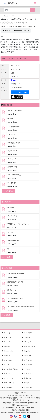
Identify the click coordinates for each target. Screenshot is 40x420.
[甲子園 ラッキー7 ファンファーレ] (3, 226)
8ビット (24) (7, 333)
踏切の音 (10, 118)
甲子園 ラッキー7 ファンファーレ (18, 224)
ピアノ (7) (7, 373)
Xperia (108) (27, 355)
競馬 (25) (26, 382)
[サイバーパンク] (3, 218)
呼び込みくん (11, 290)
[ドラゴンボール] (3, 153)
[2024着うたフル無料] (3, 145)
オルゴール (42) (8, 364)
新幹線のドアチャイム (14, 167)
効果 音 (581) (28, 378)
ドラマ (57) (27, 369)
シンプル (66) (28, 364)
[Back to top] (37, 417)
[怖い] (3, 251)
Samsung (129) (8, 351)
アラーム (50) (28, 360)
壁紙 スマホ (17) (9, 382)
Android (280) (28, 333)
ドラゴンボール (12, 151)
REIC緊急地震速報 (13, 127)
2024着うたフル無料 (13, 143)
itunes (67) (7, 346)
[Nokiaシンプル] (3, 137)
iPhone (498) (27, 342)
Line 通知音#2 (11, 183)
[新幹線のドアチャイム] (3, 169)
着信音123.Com (20, 393)
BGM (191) (7, 337)
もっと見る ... (7, 257)
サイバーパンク (12, 216)
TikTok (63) (7, 355)
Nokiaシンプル (12, 135)
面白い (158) (27, 387)
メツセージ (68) (8, 378)
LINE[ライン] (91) (29, 346)
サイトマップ (24, 400)
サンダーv (10, 207)
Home (2, 16)
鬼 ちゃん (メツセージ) (14, 110)
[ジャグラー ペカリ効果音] (3, 276)
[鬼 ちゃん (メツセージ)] (3, 113)
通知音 (6, 16)
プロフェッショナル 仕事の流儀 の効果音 (20, 306)
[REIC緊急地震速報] (3, 129)
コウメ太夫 (11, 232)
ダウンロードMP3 (21, 92)
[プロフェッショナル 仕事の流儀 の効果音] (3, 309)
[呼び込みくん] (3, 292)
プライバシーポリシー (27, 398)
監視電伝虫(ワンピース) (15, 282)
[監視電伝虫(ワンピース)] (3, 284)
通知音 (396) (7, 387)
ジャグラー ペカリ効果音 (15, 273)
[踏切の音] (3, 121)
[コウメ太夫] (3, 235)
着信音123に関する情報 (9, 398)
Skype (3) (27, 351)
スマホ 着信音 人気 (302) (11, 369)
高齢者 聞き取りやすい (15, 240)
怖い (8, 249)
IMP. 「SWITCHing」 (14, 175)
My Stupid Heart (12, 159)
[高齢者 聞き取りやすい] (3, 243)
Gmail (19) (27, 337)
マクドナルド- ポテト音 (15, 298)
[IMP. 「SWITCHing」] (3, 177)
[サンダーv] (3, 210)
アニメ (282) (7, 360)
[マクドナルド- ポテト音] (3, 301)
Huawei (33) (7, 342)
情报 (38, 398)
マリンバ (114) (28, 373)
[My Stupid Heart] (3, 161)
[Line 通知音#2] (3, 185)
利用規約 (15, 400)
